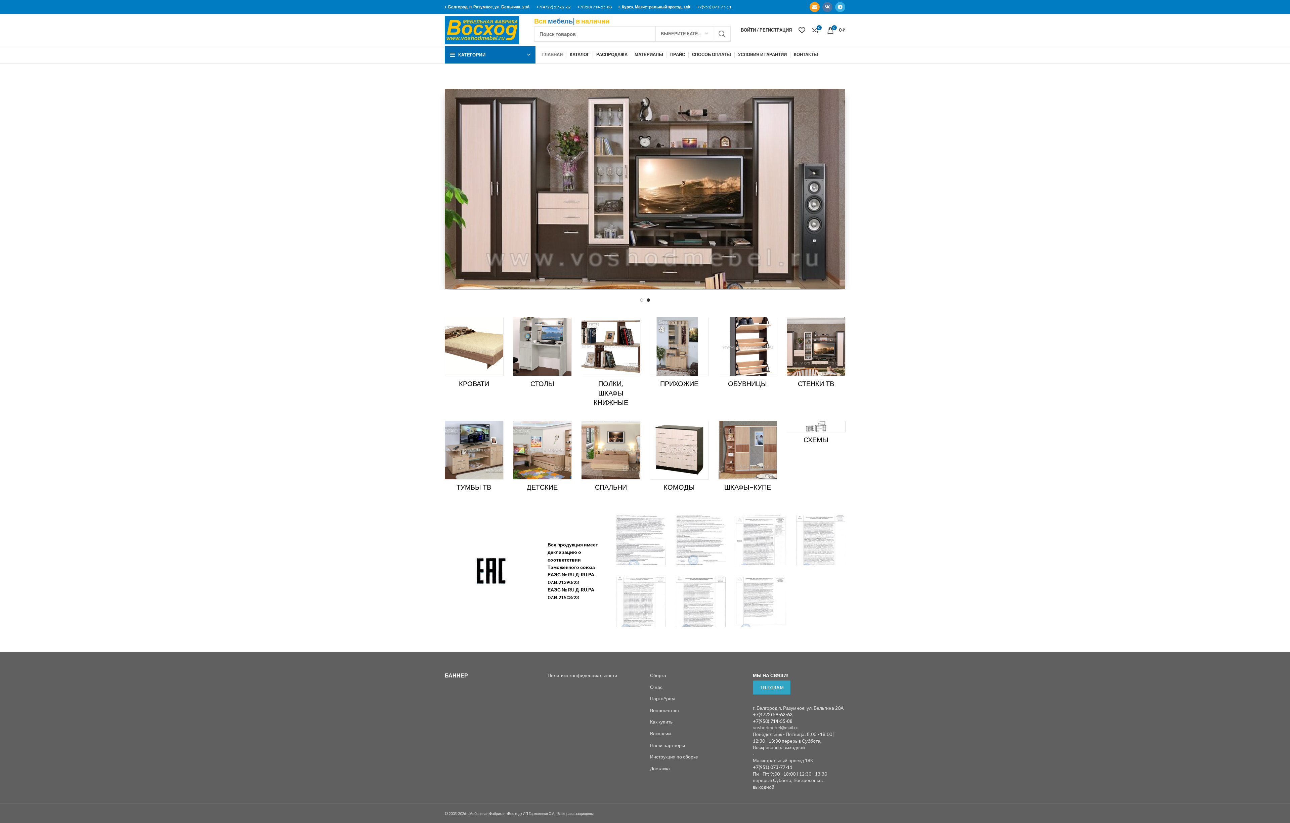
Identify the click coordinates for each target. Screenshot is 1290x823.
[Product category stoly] (542, 354)
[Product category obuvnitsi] (748, 354)
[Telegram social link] (840, 7)
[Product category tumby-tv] (474, 458)
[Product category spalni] (611, 458)
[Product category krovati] (474, 354)
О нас (656, 687)
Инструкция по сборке (674, 756)
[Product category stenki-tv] (816, 354)
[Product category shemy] (816, 434)
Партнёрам (662, 698)
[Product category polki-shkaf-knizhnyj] (611, 364)
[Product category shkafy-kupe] (748, 458)
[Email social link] (815, 7)
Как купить (661, 722)
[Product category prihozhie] (679, 354)
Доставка (660, 768)
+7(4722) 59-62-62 (553, 6)
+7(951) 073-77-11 (714, 6)
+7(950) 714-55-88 (594, 6)
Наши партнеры (667, 745)
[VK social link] (827, 7)
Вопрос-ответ (665, 710)
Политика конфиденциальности (582, 675)
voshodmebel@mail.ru (776, 727)
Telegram (772, 687)
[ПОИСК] (721, 34)
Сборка (658, 675)
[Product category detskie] (542, 458)
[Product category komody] (679, 458)
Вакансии (660, 733)
